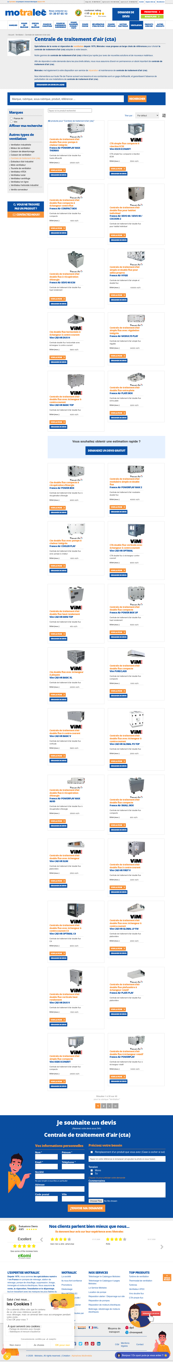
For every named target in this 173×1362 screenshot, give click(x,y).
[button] (13, 25)
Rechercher (137, 99)
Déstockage (66, 1288)
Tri (96, 1173)
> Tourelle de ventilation (20, 168)
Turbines (133, 1284)
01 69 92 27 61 (133, 2)
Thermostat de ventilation (140, 1280)
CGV (117, 1344)
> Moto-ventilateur (17, 164)
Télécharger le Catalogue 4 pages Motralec (104, 1282)
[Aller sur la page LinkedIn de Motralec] (99, 1343)
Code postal (42, 1194)
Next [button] (162, 1247)
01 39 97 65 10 (96, 2)
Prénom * (67, 1152)
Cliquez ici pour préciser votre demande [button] (107, 1177)
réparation (93, 70)
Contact (139, 1344)
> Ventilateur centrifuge (19, 178)
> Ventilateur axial (17, 174)
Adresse (40, 1184)
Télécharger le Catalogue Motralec (104, 1276)
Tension (93, 1166)
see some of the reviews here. (24, 1251)
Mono (97, 1170)
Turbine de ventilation (139, 1276)
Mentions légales (125, 1344)
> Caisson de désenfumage (21, 151)
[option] (75, 1249)
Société (141, 2)
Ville (64, 1194)
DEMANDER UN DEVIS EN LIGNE (50, 84)
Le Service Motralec (98, 1287)
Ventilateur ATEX (136, 1288)
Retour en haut (167, 1279)
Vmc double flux (136, 1293)
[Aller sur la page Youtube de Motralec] (86, 1343)
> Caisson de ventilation (20, 154)
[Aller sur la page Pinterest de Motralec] (92, 1343)
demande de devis (126, 14)
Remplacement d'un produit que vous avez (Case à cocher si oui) (129, 1151)
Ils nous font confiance (71, 1280)
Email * (39, 1162)
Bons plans (151, 16)
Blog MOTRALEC (69, 1293)
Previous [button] (41, 1239)
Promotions (66, 1284)
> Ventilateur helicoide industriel (24, 185)
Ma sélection (161, 2)
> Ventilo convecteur (18, 189)
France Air (18, 118)
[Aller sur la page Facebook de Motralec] (74, 1343)
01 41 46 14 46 (115, 2)
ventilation (78, 46)
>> (115, 1105)
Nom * (38, 1152)
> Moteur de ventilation (19, 147)
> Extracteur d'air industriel (21, 161)
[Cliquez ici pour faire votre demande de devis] (144, 1314)
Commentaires (97, 1180)
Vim (15, 121)
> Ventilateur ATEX (17, 171)
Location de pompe (97, 1292)
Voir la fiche (56, 170)
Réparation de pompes (99, 1300)
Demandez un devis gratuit (106, 450)
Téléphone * (69, 1162)
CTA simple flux (136, 1297)
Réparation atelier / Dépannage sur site (107, 1296)
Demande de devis (58, 175)
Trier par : (129, 115)
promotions (150, 11)
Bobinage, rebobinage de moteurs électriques (104, 1310)
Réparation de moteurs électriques (104, 1304)
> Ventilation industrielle (20, 144)
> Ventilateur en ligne (19, 181)
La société (66, 1276)
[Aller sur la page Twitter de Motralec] (80, 1343)
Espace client (150, 2)
